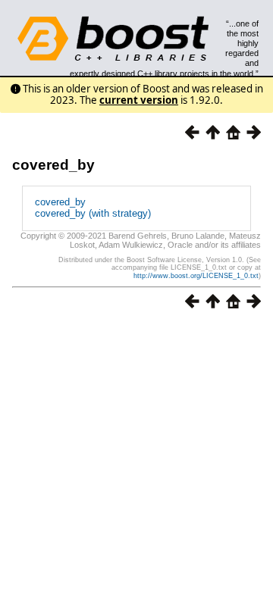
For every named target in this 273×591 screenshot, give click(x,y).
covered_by (53, 165)
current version (138, 100)
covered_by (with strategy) (93, 213)
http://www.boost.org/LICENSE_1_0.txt (196, 276)
